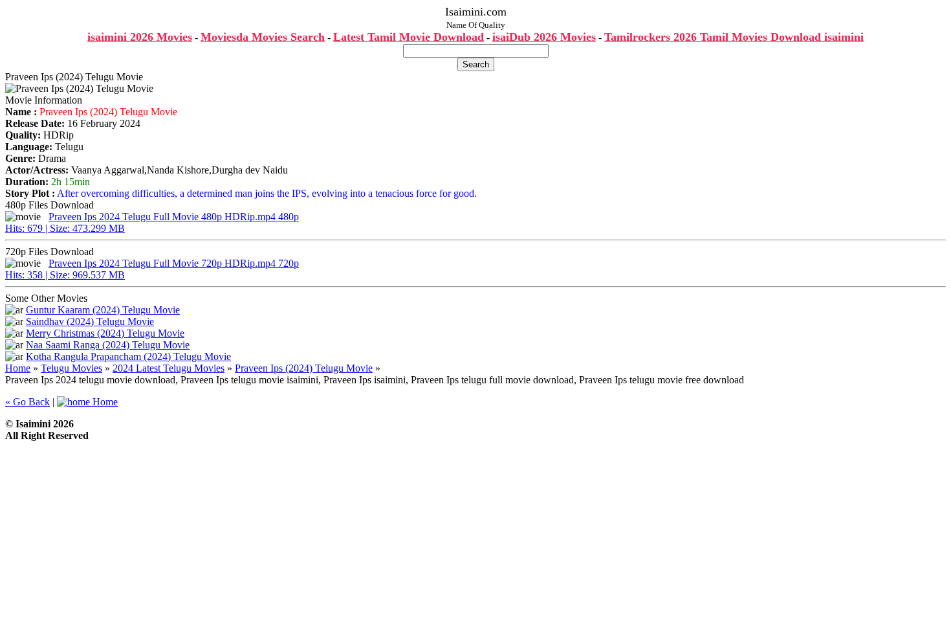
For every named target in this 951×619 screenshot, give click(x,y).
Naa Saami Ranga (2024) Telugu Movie (108, 344)
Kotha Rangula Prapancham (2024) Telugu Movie (128, 356)
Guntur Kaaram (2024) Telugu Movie (103, 309)
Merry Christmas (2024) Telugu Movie (105, 333)
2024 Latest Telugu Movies (168, 368)
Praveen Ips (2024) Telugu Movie (304, 368)
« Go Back (27, 401)
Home (17, 368)
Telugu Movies (71, 368)
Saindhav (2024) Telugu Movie (90, 321)
